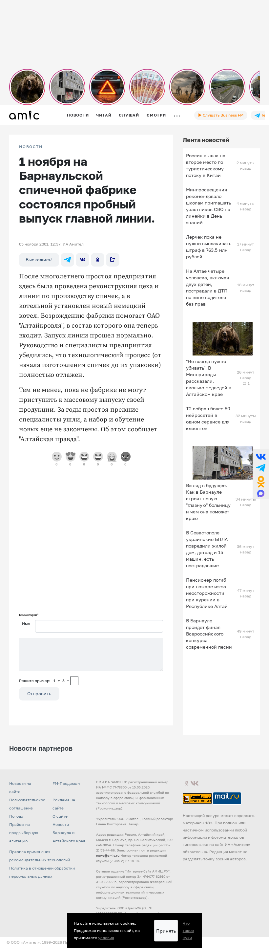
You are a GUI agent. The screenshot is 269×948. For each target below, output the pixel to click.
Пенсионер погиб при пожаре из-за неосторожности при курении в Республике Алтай (207, 593)
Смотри (156, 115)
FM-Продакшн (66, 783)
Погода (16, 816)
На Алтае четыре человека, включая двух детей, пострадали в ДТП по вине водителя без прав (207, 287)
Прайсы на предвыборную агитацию (23, 832)
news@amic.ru (107, 855)
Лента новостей (206, 139)
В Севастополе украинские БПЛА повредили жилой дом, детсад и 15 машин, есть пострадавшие (207, 549)
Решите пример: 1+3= (44, 680)
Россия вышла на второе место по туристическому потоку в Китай (205, 165)
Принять (166, 931)
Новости (78, 115)
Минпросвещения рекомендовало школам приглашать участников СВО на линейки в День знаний (208, 206)
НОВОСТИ (31, 146)
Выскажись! (39, 259)
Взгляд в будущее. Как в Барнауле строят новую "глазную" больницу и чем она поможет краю (208, 502)
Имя (26, 623)
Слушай (129, 115)
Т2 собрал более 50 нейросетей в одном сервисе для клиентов (208, 418)
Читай (103, 115)
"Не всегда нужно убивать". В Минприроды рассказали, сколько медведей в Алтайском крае (208, 377)
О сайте (60, 816)
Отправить (39, 693)
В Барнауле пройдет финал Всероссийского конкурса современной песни (209, 634)
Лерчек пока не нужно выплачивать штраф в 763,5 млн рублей (208, 246)
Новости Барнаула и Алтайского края (68, 832)
